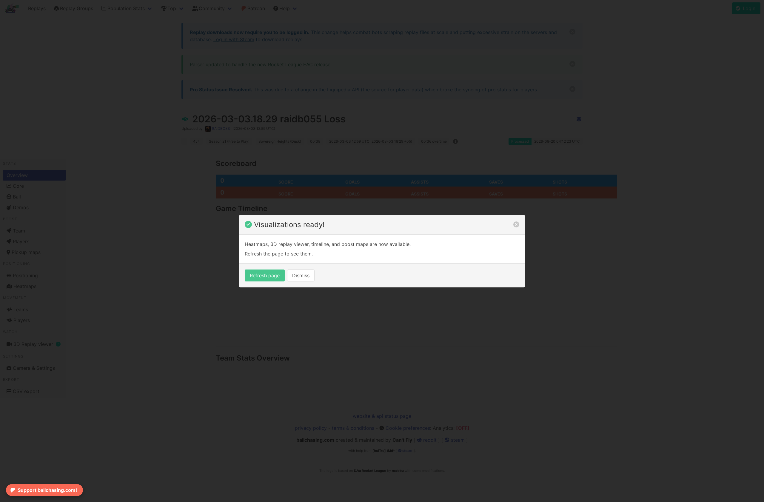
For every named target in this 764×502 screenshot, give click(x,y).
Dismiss (300, 275)
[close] (516, 224)
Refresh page (265, 275)
